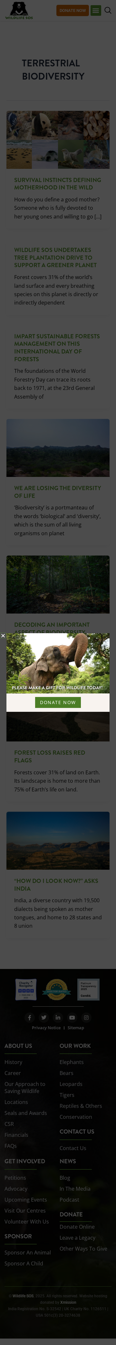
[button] (3, 635)
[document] (58, 672)
